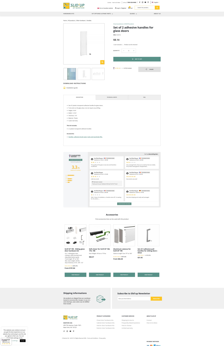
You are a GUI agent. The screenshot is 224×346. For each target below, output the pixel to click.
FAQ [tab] (144, 97)
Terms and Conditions (92, 338)
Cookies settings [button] (13, 341)
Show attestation (75, 160)
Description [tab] (79, 97)
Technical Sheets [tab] (112, 97)
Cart (131, 8)
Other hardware (80, 20)
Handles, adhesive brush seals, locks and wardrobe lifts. (85, 137)
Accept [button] (22, 340)
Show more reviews (124, 203)
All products (71, 20)
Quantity (116, 50)
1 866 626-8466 (131, 2)
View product (76, 275)
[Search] (157, 8)
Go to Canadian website (106, 8)
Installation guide (72, 88)
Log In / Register (121, 8)
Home (65, 20)
